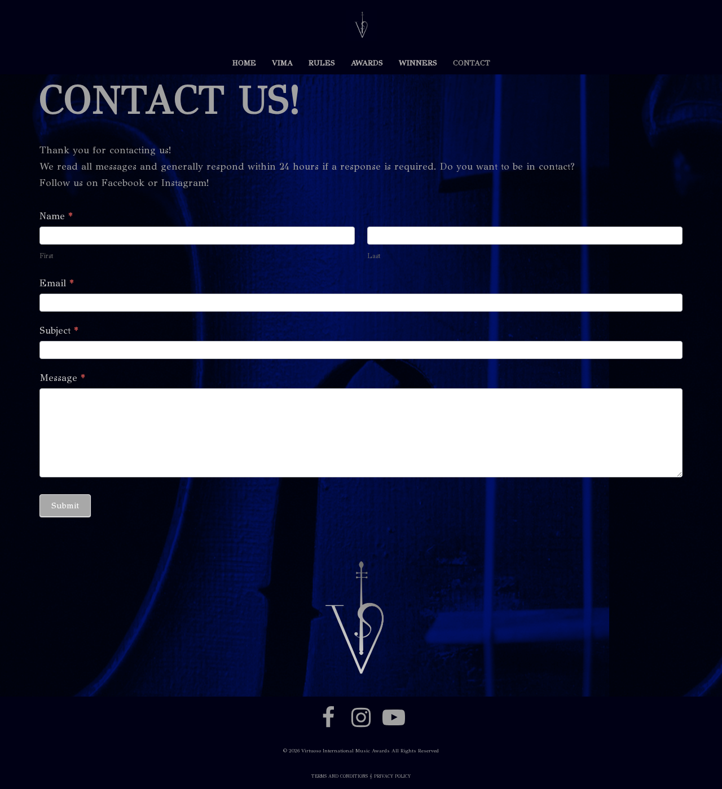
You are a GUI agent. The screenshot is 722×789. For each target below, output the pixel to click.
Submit (65, 505)
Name (56, 216)
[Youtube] (394, 717)
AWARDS (367, 63)
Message (62, 378)
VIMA (282, 63)
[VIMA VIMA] (361, 25)
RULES (322, 63)
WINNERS (418, 63)
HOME (244, 63)
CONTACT (471, 63)
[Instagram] (361, 717)
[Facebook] (328, 717)
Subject (58, 330)
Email (56, 283)
